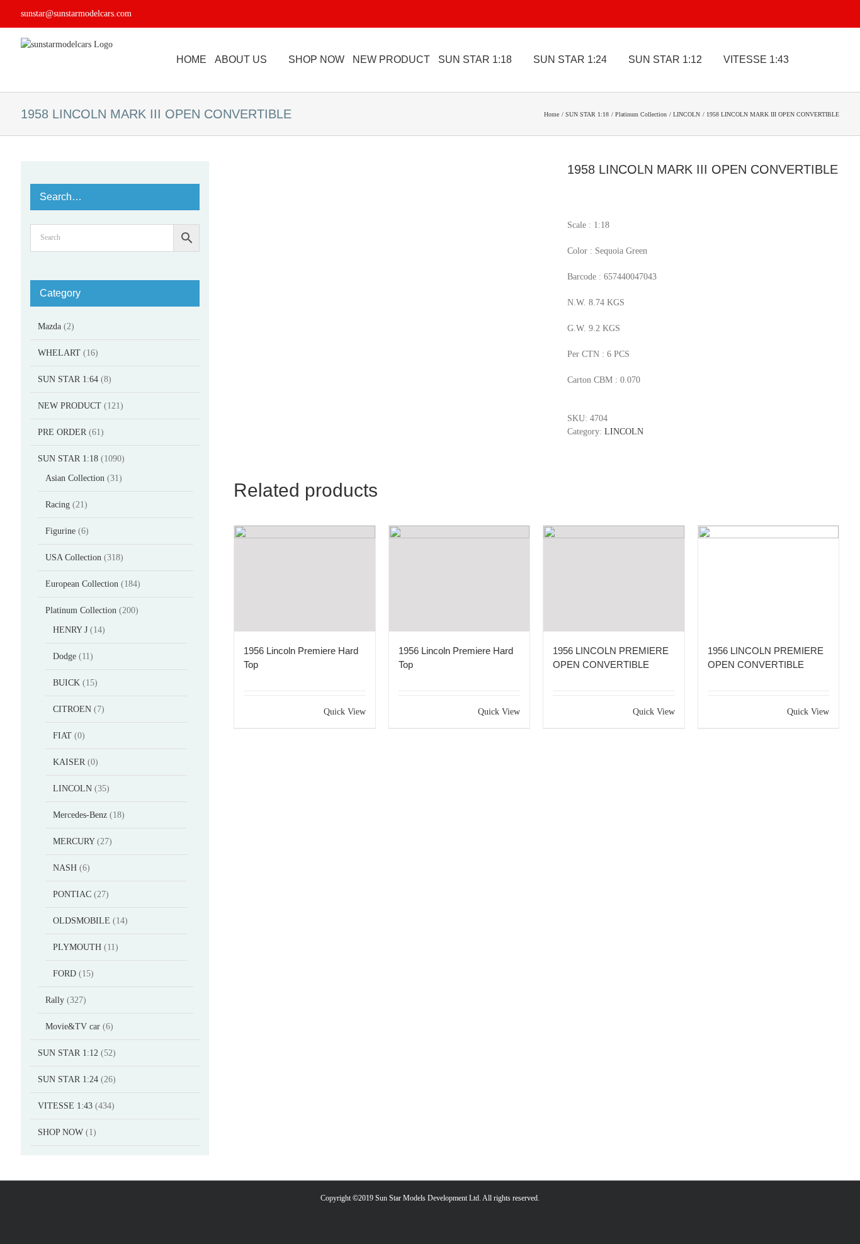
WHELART (59, 353)
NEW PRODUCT (69, 405)
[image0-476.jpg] (391, 167)
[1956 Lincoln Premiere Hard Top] (304, 578)
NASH (65, 868)
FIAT (62, 735)
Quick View (345, 711)
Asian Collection (75, 478)
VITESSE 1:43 (65, 1106)
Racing (57, 504)
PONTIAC (72, 894)
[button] (835, 59)
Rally (54, 1000)
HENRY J (70, 630)
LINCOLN (623, 431)
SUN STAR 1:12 (68, 1053)
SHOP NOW (60, 1132)
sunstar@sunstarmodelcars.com (76, 13)
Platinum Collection (80, 610)
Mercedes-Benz (80, 815)
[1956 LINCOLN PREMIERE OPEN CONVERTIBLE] (613, 578)
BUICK (66, 682)
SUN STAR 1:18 (68, 458)
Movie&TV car (72, 1026)
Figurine (60, 531)
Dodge (64, 656)
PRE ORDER (62, 432)
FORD (64, 973)
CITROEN (72, 709)
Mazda (49, 326)
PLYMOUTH (77, 947)
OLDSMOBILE (81, 920)
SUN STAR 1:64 (68, 379)
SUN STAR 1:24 (68, 1079)
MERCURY (73, 841)
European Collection (81, 584)
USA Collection (73, 557)
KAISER (69, 762)
